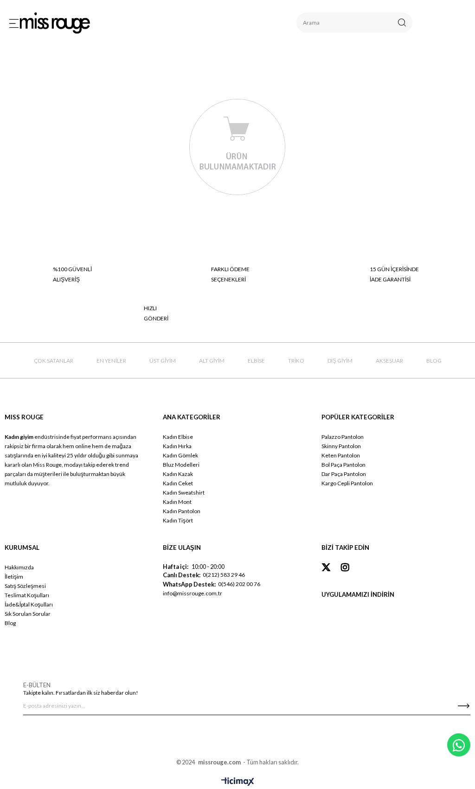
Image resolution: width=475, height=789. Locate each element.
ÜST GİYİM (162, 360)
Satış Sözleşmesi (25, 585)
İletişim (14, 576)
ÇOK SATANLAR (53, 360)
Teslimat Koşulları (27, 595)
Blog (10, 622)
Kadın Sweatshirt (184, 492)
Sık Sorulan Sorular (28, 613)
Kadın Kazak (178, 473)
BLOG (434, 360)
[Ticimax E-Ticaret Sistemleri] (237, 782)
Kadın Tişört (178, 520)
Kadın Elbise (178, 436)
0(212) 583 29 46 (224, 574)
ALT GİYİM (212, 360)
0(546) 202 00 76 (239, 583)
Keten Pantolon (340, 455)
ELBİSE (256, 360)
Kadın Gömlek (180, 455)
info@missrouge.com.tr (192, 593)
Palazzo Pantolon (342, 436)
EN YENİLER (111, 360)
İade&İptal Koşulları (29, 604)
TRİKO (296, 360)
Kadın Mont (177, 501)
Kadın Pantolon (181, 511)
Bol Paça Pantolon (343, 464)
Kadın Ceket (178, 483)
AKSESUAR (389, 360)
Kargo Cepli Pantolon (347, 483)
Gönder (463, 706)
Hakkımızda (19, 567)
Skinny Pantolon (341, 446)
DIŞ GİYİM (340, 360)
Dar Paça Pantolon (343, 473)
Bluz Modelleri (181, 464)
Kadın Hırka (177, 446)
